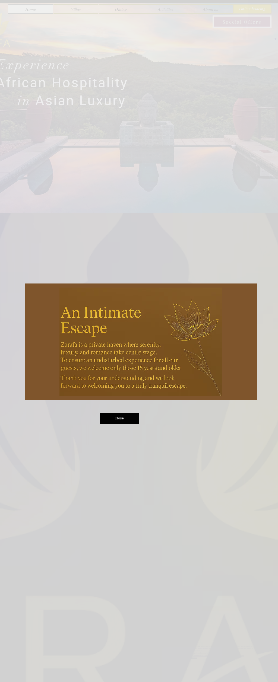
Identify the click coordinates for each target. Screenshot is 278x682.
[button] (119, 418)
